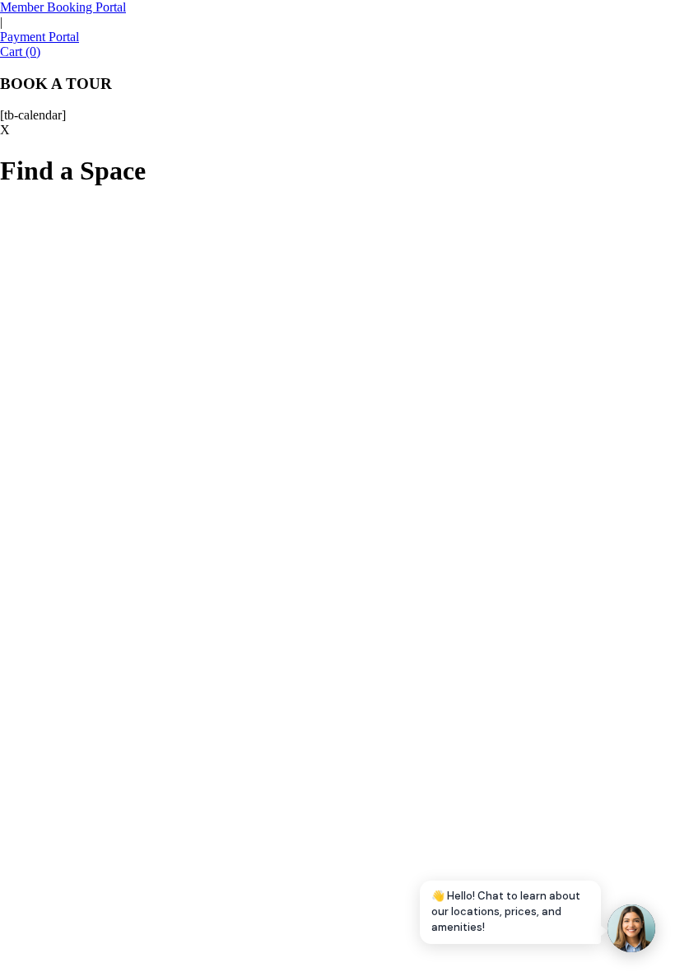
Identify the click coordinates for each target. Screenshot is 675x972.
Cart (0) (20, 51)
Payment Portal (39, 37)
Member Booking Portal (63, 7)
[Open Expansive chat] (631, 928)
